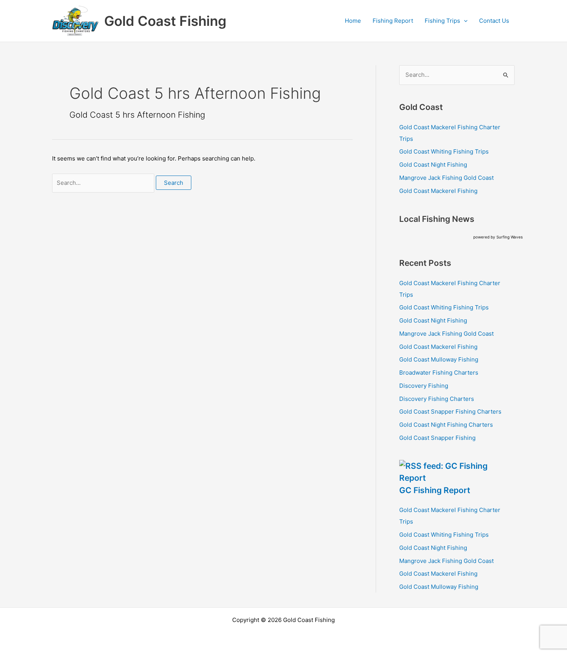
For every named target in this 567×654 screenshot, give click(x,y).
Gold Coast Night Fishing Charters (446, 424)
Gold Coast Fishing (165, 21)
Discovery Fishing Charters (436, 398)
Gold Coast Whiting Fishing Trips (444, 151)
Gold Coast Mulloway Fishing (438, 359)
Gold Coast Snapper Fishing (437, 437)
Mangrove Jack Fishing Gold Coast (446, 177)
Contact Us (494, 20)
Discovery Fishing (423, 385)
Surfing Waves (509, 237)
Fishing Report (393, 20)
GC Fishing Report (434, 490)
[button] (463, 20)
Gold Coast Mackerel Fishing (438, 190)
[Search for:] (104, 182)
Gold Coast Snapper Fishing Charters (450, 411)
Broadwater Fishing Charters (438, 372)
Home (353, 20)
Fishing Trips (442, 20)
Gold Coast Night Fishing (433, 164)
